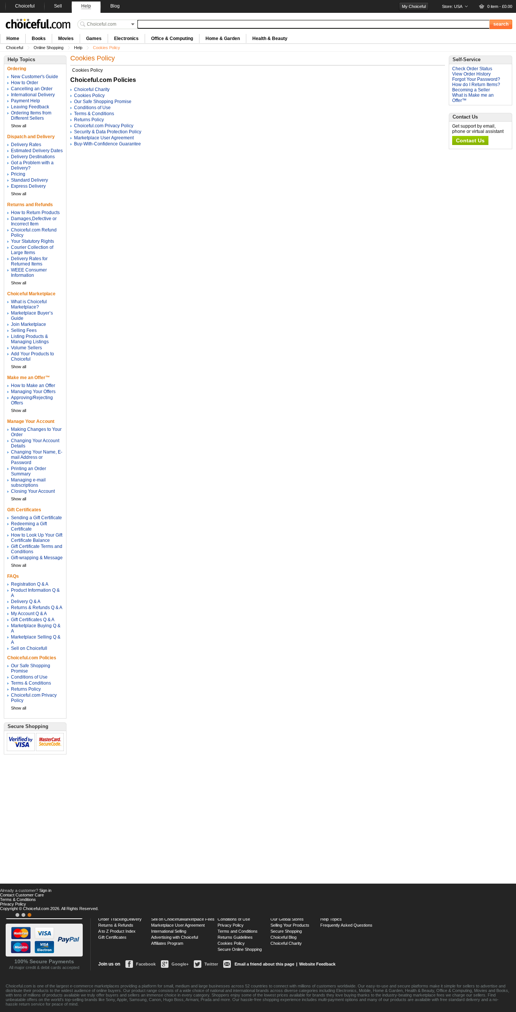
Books (39, 38)
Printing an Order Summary (28, 471)
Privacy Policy (231, 925)
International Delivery (33, 94)
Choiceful (14, 47)
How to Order (24, 82)
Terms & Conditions (31, 683)
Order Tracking (112, 919)
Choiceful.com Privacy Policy (103, 125)
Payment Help (25, 100)
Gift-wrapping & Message (37, 557)
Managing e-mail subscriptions (28, 482)
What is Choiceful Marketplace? (29, 304)
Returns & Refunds (115, 925)
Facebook (146, 964)
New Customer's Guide (34, 76)
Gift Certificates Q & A (32, 619)
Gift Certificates (112, 937)
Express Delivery (28, 186)
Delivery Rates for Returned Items (29, 261)
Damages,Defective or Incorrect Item (34, 221)
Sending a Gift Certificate (36, 517)
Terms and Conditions (238, 931)
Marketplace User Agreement (104, 137)
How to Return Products (35, 212)
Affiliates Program (167, 943)
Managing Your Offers (33, 391)
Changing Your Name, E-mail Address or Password (36, 457)
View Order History (471, 74)
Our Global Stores (287, 919)
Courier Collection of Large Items (32, 250)
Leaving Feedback (30, 107)
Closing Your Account (33, 491)
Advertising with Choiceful (174, 937)
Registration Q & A (29, 584)
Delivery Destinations (33, 156)
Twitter (211, 964)
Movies (66, 38)
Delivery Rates (26, 144)
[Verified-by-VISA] (17, 915)
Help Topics (331, 919)
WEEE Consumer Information (29, 272)
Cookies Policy (89, 95)
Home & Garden (222, 38)
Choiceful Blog (283, 937)
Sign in (45, 890)
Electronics (126, 38)
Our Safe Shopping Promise (102, 101)
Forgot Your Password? (476, 79)
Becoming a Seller (471, 90)
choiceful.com (38, 24)
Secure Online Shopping (240, 949)
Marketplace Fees (198, 919)
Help (78, 47)
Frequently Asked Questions (346, 925)
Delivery (134, 919)
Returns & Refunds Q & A (36, 607)
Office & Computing (172, 38)
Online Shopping (48, 47)
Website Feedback (317, 964)
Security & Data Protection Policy (107, 131)
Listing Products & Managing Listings (30, 339)
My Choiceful (414, 6)
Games (94, 38)
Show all (18, 125)
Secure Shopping (286, 931)
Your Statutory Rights (32, 241)
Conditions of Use (29, 677)
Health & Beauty (269, 38)
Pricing (18, 174)
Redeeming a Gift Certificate (29, 526)
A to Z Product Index (117, 931)
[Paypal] (29, 915)
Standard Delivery (29, 180)
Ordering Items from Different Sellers (31, 115)
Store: (452, 6)
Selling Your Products (289, 925)
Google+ (179, 964)
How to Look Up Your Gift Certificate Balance (36, 537)
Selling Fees (24, 330)
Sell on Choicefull (29, 648)
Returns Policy (26, 689)
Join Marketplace (28, 324)
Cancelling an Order (32, 88)
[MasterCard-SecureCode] (23, 915)
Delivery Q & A (25, 601)
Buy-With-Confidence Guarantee (107, 144)
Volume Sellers (26, 347)
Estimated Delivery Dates (37, 150)
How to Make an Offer (33, 385)
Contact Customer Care (22, 895)
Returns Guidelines (235, 937)
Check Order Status (472, 68)
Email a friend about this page (264, 964)
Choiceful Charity (92, 89)
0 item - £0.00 (499, 6)
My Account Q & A (29, 613)
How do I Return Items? (476, 84)
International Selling (168, 931)
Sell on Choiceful (166, 919)
